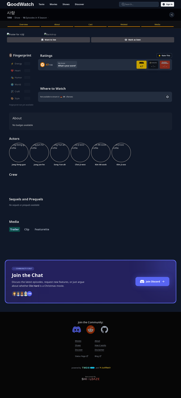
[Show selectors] (167, 96)
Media (157, 24)
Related (124, 24)
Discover (79, 4)
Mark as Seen (134, 39)
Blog (97, 356)
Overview (23, 24)
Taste (41, 4)
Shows (66, 4)
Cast (90, 24)
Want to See (50, 39)
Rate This (166, 55)
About (57, 24)
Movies (53, 4)
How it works (100, 345)
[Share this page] (171, 14)
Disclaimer (99, 349)
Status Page (80, 356)
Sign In (169, 4)
